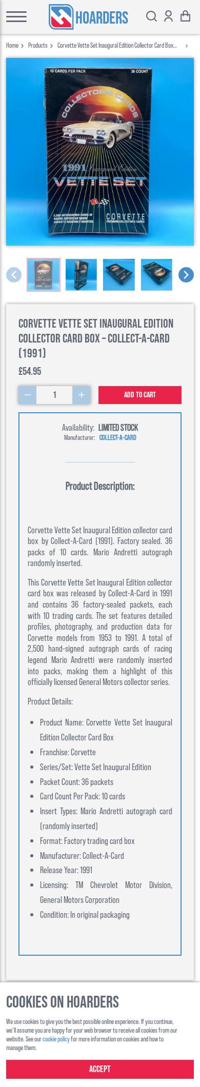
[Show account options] (168, 17)
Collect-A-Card (117, 437)
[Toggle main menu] (13, 17)
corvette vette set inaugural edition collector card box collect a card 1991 (115, 45)
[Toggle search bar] (151, 17)
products (38, 45)
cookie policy (56, 1038)
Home (12, 45)
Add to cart (140, 395)
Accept (100, 1069)
